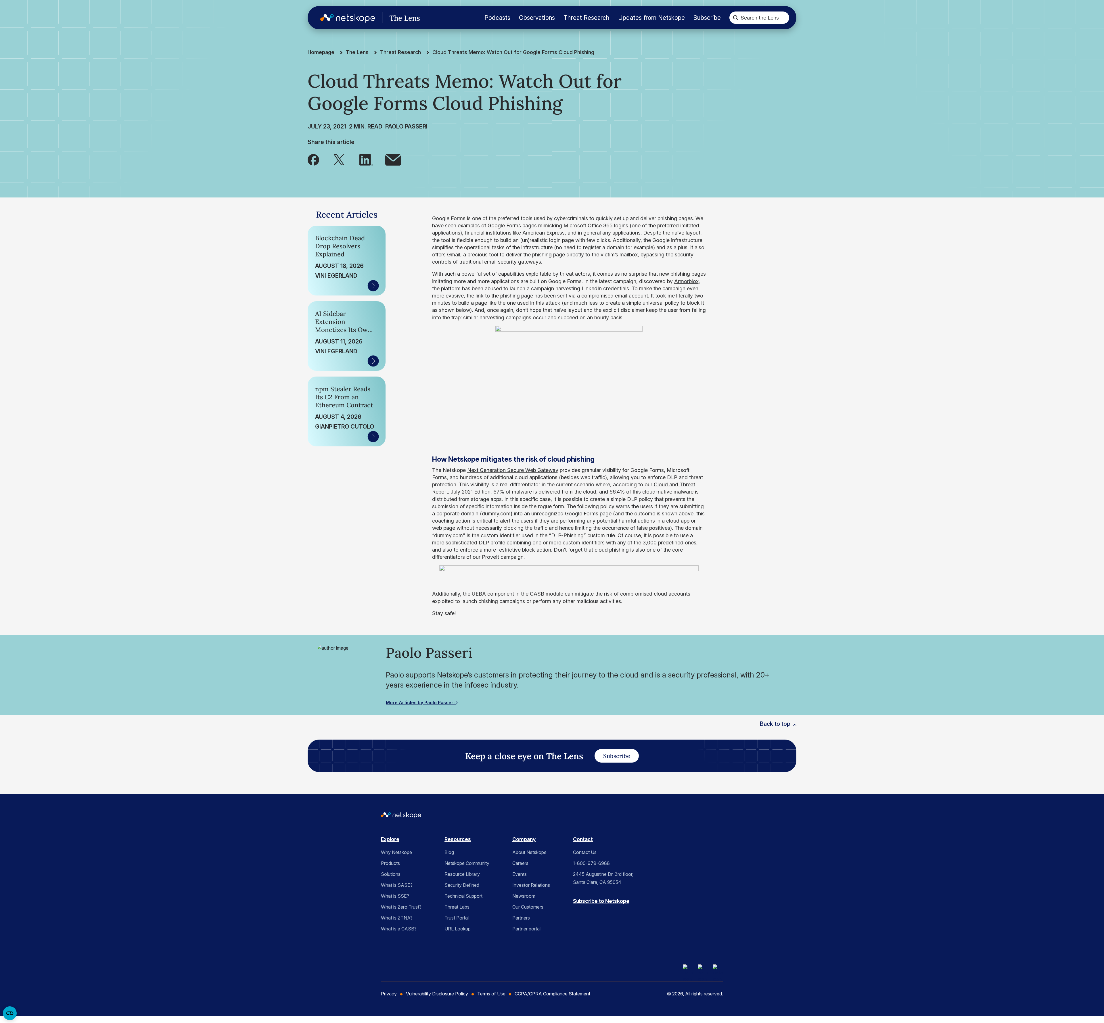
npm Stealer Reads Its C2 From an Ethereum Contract (344, 397)
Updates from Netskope (651, 17)
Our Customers (527, 907)
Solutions (390, 874)
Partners (521, 918)
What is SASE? (397, 885)
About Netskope (529, 852)
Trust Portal (456, 918)
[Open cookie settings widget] (10, 1013)
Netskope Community (466, 863)
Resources (457, 839)
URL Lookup (457, 929)
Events (519, 874)
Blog (449, 852)
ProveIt (490, 557)
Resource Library (462, 874)
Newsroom (523, 896)
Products (390, 863)
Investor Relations (531, 885)
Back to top (775, 723)
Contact (583, 839)
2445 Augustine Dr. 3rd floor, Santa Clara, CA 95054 (603, 878)
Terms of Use (491, 994)
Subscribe (707, 17)
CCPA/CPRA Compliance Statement (552, 994)
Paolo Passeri (406, 126)
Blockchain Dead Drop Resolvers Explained (340, 246)
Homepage (321, 52)
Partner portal (526, 929)
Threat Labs (456, 907)
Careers (520, 863)
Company (524, 839)
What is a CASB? (399, 929)
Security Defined (461, 885)
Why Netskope (396, 852)
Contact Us (585, 852)
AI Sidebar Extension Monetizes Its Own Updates (343, 322)
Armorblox (686, 281)
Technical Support (463, 896)
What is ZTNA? (397, 918)
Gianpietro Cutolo (344, 426)
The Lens (357, 52)
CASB (537, 594)
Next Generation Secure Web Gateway (512, 470)
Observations (537, 17)
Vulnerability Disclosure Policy (437, 994)
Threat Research (587, 17)
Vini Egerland (336, 275)
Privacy (389, 994)
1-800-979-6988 (591, 863)
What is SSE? (395, 896)
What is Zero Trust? (401, 907)
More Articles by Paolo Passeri (421, 702)
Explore (390, 839)
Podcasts (497, 17)
